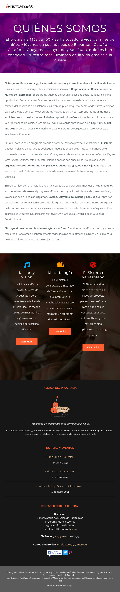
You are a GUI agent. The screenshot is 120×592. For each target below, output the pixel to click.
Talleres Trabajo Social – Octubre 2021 (60, 486)
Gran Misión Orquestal (60, 456)
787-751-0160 (61, 536)
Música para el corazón (60, 471)
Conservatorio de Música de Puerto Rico (59, 575)
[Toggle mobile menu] (113, 6)
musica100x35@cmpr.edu (72, 544)
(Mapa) (73, 529)
